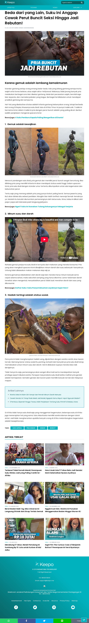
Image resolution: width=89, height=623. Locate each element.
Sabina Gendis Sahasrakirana (24, 28)
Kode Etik (46, 601)
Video (55, 7)
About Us (54, 601)
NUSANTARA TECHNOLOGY (47, 569)
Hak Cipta (27, 601)
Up (84, 620)
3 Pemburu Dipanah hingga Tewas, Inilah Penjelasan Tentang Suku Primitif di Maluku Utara (44, 402)
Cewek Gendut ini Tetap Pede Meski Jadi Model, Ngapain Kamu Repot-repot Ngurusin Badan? (45, 398)
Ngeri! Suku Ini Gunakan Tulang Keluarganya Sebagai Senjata (44, 206)
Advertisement (16, 601)
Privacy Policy (64, 601)
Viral (6, 468)
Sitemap (75, 601)
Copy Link (80, 621)
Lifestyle (11, 7)
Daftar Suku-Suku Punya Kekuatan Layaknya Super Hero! (41, 288)
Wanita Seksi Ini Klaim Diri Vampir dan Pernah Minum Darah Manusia (35, 395)
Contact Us (37, 601)
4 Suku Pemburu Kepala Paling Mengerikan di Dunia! (39, 117)
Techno (33, 7)
